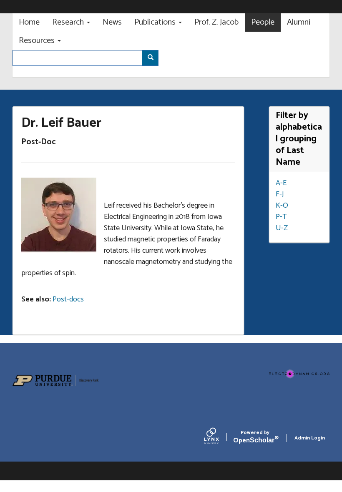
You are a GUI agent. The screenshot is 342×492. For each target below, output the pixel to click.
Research (69, 22)
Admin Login (309, 438)
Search (150, 58)
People (262, 22)
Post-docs (68, 299)
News (112, 22)
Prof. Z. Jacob (216, 22)
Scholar (255, 438)
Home (29, 22)
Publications (156, 22)
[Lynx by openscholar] (218, 437)
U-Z (282, 228)
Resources (38, 41)
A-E (281, 183)
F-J (280, 194)
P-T (281, 217)
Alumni (298, 22)
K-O (282, 205)
